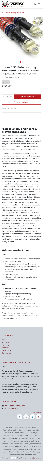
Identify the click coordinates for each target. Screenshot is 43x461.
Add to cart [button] (29, 96)
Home (4, 340)
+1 (6, 408)
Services (5, 348)
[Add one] (11, 97)
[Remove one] (4, 97)
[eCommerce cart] (35, 4)
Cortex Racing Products (14, 13)
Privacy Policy (7, 350)
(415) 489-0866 (14, 408)
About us (5, 342)
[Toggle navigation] (39, 4)
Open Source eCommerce (31, 458)
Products (5, 345)
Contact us (6, 353)
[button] (2, 38)
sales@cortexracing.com (15, 406)
